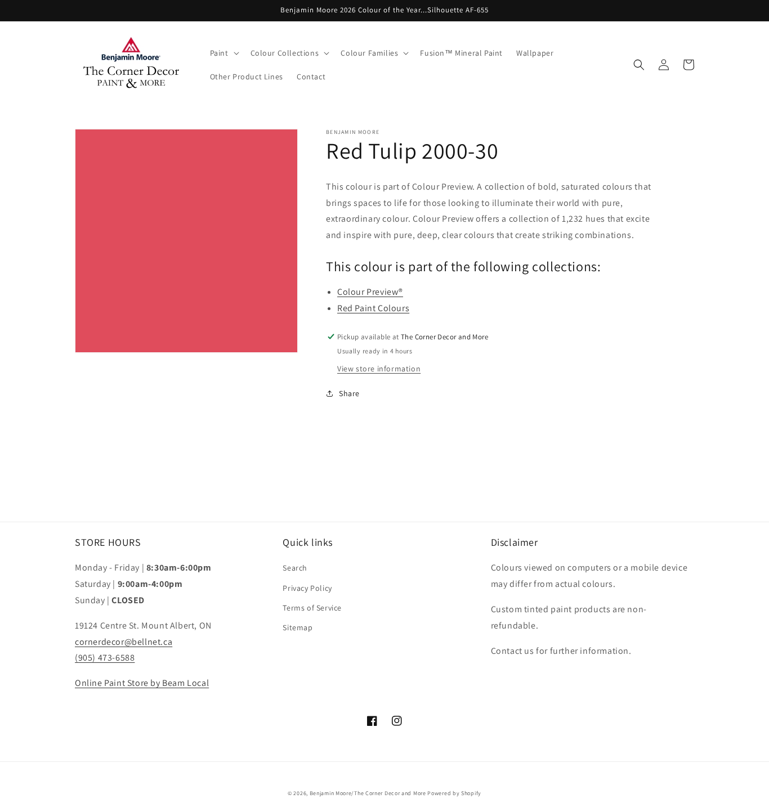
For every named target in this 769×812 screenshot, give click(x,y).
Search (295, 568)
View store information (379, 369)
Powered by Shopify (454, 793)
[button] (223, 53)
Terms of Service (312, 608)
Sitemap (297, 627)
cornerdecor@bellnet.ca (123, 642)
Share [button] (349, 393)
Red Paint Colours (373, 308)
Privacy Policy (307, 588)
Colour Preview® (370, 292)
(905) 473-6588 (105, 657)
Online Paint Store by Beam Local (142, 683)
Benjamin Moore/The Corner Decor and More (368, 793)
